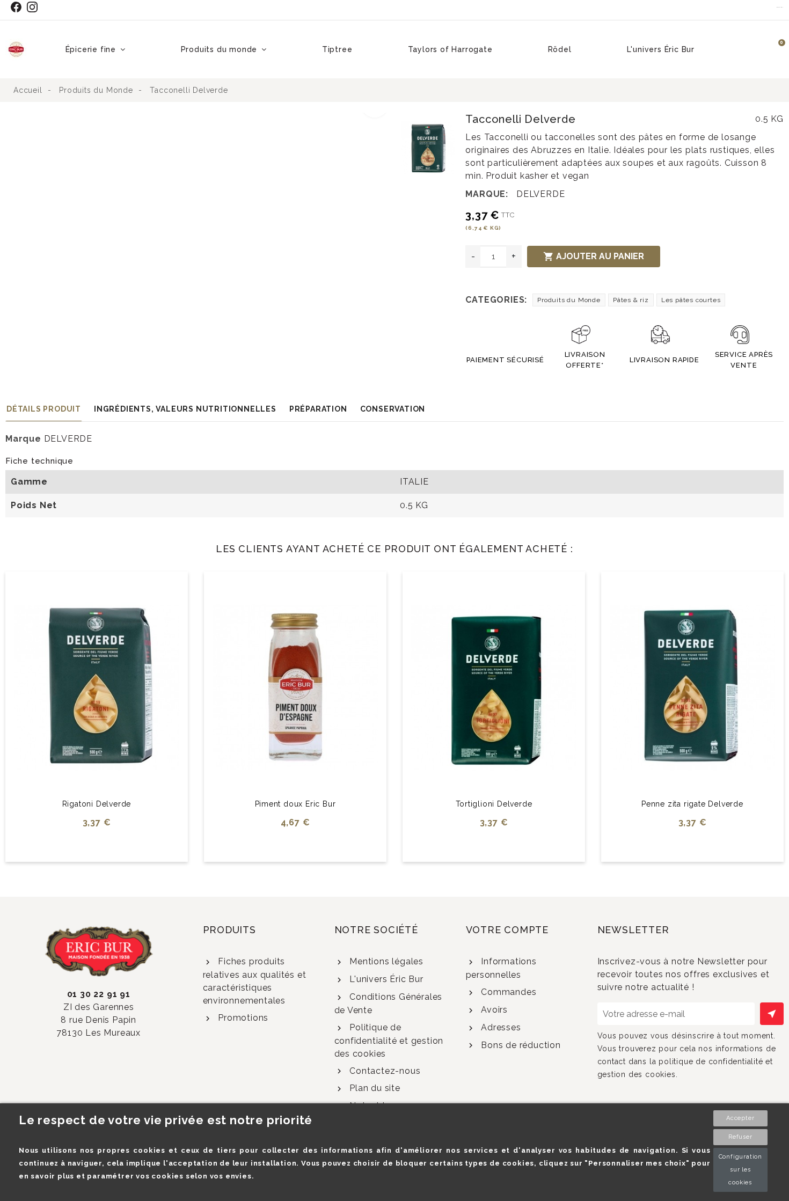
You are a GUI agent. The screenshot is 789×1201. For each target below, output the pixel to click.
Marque (23, 439)
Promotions (241, 1018)
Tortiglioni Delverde (494, 804)
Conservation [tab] (393, 409)
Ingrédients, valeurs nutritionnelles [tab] (185, 409)
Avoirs (493, 1010)
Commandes (507, 992)
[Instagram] (34, 7)
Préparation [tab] (318, 409)
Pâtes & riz (631, 300)
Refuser (740, 1136)
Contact (780, 7)
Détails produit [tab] (43, 409)
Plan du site (373, 1088)
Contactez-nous (383, 1071)
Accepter (740, 1118)
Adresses (499, 1027)
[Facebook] (18, 7)
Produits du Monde (569, 300)
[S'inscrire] (772, 1013)
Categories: (496, 300)
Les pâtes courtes (691, 300)
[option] (200, 119)
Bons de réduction (519, 1045)
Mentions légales (385, 961)
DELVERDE (540, 194)
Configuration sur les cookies (740, 1169)
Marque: (486, 194)
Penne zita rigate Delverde (692, 804)
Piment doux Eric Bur (295, 804)
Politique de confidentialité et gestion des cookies (389, 1040)
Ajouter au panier (593, 256)
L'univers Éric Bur (385, 979)
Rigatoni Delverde (97, 804)
